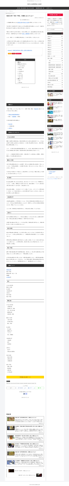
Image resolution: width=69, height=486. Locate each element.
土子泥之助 (11, 383)
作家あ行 (8, 381)
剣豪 (8, 383)
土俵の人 (20, 73)
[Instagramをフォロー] (26, 394)
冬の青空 (20, 69)
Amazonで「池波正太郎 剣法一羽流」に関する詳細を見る (20, 50)
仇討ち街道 (21, 75)
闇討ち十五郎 (21, 67)
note (50, 173)
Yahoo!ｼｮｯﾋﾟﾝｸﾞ (18, 53)
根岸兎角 (26, 383)
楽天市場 (13, 53)
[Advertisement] (25, 94)
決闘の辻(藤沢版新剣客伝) (13, 114)
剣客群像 (14, 116)
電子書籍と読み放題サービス (25, 377)
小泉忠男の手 (21, 71)
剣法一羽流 (21, 76)
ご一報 (56, 22)
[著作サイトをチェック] (24, 394)
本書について (20, 78)
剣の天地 (10, 124)
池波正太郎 (20, 22)
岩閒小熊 (22, 383)
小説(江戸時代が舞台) (17, 383)
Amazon (9, 53)
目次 (19, 80)
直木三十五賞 (26, 22)
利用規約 (56, 178)
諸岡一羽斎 (34, 383)
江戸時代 (8, 277)
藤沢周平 (36, 108)
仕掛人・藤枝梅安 (25, 33)
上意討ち (10, 128)
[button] (62, 29)
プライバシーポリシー (50, 178)
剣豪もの (19, 62)
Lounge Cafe (51, 171)
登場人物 (20, 82)
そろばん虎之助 (22, 65)
